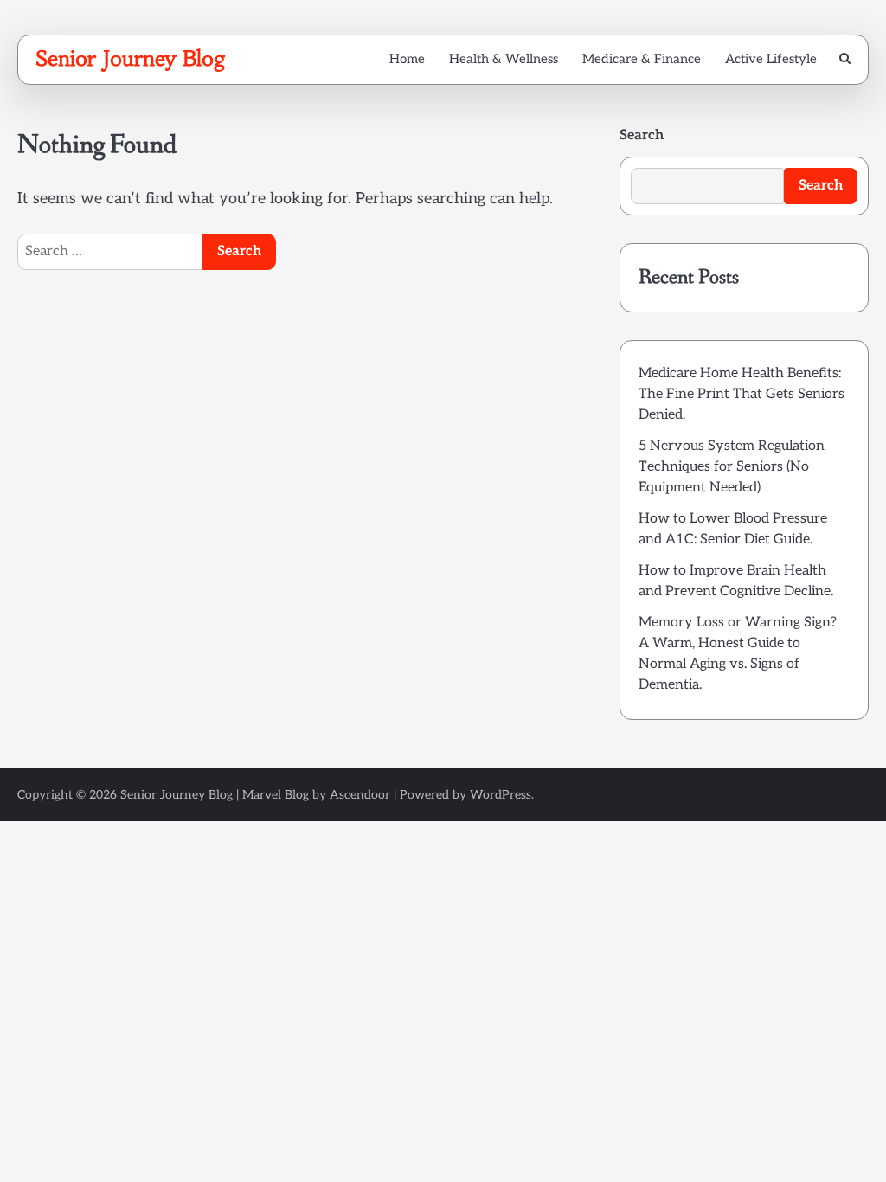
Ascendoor (360, 794)
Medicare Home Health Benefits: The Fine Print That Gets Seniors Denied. (741, 394)
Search (642, 135)
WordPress (500, 794)
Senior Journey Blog (130, 59)
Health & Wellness (503, 59)
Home (407, 59)
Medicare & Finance (641, 59)
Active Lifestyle (771, 59)
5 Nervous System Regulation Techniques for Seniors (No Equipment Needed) (732, 467)
